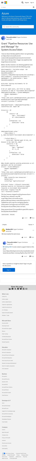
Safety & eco (18, 456)
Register (27, 2)
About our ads (5, 458)
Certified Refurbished (6, 336)
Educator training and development (9, 363)
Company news (5, 435)
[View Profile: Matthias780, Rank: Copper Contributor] (3, 230)
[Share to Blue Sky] (21, 288)
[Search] (23, 3)
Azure (4, 7)
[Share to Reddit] (18, 288)
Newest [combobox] (31, 224)
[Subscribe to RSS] (23, 288)
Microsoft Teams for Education (8, 355)
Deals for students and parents (8, 366)
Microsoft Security (5, 379)
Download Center (5, 325)
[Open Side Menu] (2, 2)
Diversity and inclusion (6, 443)
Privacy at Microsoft (6, 437)
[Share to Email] (26, 288)
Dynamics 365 (5, 381)
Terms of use (4, 456)
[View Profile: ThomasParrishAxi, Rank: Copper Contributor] (3, 38)
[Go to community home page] (6, 2)
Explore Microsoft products (7, 312)
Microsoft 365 (5, 384)
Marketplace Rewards (6, 419)
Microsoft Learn (5, 408)
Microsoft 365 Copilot (6, 392)
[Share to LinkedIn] (10, 288)
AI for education (5, 368)
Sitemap (3, 455)
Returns (3, 331)
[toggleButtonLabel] (33, 7)
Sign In (32, 2)
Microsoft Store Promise (7, 339)
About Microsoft (5, 432)
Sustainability (5, 448)
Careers (3, 429)
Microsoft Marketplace (6, 416)
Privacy (18, 455)
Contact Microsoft (11, 455)
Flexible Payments (5, 342)
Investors (4, 440)
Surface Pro (4, 296)
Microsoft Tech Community (7, 413)
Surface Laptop (5, 299)
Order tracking (5, 333)
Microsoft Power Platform (7, 387)
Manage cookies (25, 455)
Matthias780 (9, 229)
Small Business (5, 395)
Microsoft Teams (5, 389)
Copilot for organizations (7, 304)
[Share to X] (15, 288)
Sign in (9, 270)
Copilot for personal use (7, 307)
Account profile (5, 323)
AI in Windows (5, 310)
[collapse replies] (18, 228)
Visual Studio (4, 421)
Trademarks (11, 456)
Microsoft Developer (6, 405)
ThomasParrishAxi (11, 37)
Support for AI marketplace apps (8, 411)
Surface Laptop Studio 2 (7, 301)
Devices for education (6, 352)
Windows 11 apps (5, 315)
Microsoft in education (6, 349)
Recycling (25, 456)
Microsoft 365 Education (7, 357)
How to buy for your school (7, 360)
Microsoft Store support (7, 328)
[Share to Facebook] (12, 288)
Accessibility (4, 445)
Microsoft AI (4, 376)
